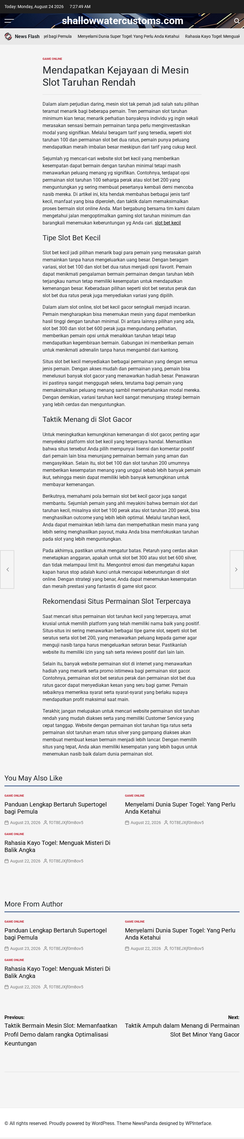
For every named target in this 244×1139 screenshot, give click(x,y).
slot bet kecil (168, 223)
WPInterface (198, 1123)
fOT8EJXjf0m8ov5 (66, 822)
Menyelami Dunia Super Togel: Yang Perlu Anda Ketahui (124, 36)
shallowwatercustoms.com (122, 20)
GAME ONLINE (52, 58)
